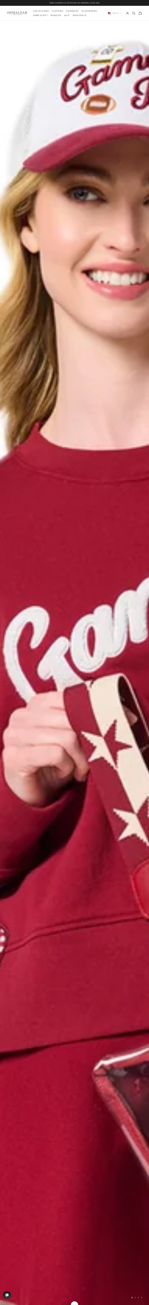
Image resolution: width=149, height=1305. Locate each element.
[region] (74, 663)
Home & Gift (40, 15)
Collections (41, 11)
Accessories (89, 11)
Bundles (56, 15)
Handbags (72, 11)
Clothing (57, 11)
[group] (74, 663)
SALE (67, 15)
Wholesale (80, 15)
